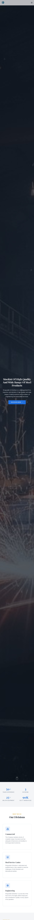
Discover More (17, 402)
